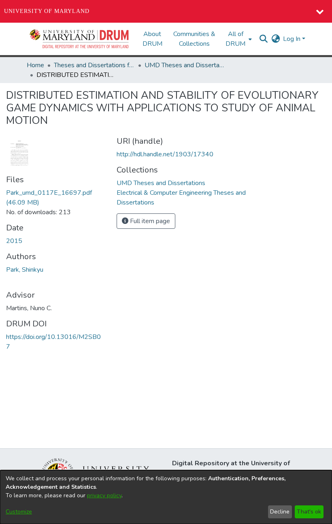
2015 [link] (14, 240)
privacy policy (104, 495)
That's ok (309, 511)
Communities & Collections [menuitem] (194, 39)
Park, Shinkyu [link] (24, 269)
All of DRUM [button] (235, 39)
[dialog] (166, 497)
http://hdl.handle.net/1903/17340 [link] (165, 154)
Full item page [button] (149, 221)
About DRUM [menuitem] (152, 39)
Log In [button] (292, 38)
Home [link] (35, 65)
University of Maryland (46, 11)
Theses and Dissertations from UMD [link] (94, 65)
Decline (279, 511)
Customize (19, 511)
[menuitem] (238, 39)
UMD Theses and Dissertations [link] (185, 65)
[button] (79, 39)
